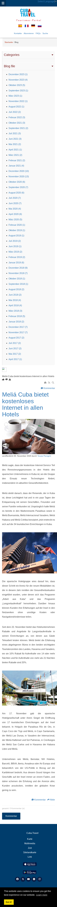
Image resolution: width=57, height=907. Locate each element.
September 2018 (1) (18, 284)
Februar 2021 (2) (17, 160)
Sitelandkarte (29, 852)
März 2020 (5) (15, 219)
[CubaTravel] (28, 13)
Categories (12, 55)
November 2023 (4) (18, 80)
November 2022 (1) (18, 101)
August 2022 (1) (16, 106)
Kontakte (18, 33)
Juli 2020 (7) (15, 198)
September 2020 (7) (18, 187)
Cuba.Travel (32, 833)
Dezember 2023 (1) (18, 74)
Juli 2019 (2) (15, 241)
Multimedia (29, 843)
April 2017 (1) (15, 359)
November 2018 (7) (18, 273)
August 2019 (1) (16, 235)
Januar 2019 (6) (16, 262)
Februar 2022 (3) (17, 117)
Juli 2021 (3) (15, 133)
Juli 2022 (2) (15, 112)
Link (30, 857)
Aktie (52, 800)
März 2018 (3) (15, 311)
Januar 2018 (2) (16, 321)
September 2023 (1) (18, 90)
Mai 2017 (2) (15, 354)
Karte (29, 839)
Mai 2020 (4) (15, 209)
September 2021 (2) (18, 128)
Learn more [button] (41, 895)
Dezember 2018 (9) (18, 268)
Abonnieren (29, 33)
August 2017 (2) (16, 338)
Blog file (9, 66)
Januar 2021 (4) (16, 166)
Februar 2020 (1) (17, 225)
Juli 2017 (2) (15, 343)
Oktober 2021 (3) (17, 123)
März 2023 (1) (15, 96)
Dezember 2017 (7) (18, 327)
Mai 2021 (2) (15, 144)
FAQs (38, 33)
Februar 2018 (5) (17, 316)
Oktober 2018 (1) (17, 278)
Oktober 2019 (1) (17, 230)
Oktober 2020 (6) (17, 182)
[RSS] (49, 382)
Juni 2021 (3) (15, 139)
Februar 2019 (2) (17, 257)
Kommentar (49, 388)
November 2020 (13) (19, 176)
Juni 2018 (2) (15, 295)
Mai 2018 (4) (15, 300)
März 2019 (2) (15, 252)
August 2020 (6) (16, 193)
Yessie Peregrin (44, 456)
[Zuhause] (45, 382)
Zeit (30, 848)
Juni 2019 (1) (15, 246)
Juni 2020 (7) (15, 203)
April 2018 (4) (15, 305)
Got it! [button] (9, 902)
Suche (45, 33)
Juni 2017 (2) (15, 348)
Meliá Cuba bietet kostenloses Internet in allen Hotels (25, 404)
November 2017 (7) (18, 332)
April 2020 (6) (15, 214)
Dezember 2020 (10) (19, 171)
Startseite (9, 42)
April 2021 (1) (15, 149)
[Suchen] (53, 382)
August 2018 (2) (16, 289)
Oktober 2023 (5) (17, 85)
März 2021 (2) (15, 155)
